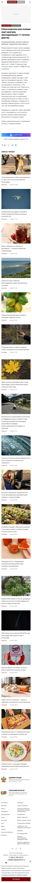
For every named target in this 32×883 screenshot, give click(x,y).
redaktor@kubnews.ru (16, 860)
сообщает (4, 66)
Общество (4, 805)
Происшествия (6, 25)
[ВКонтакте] (4, 145)
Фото (2, 823)
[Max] (15, 145)
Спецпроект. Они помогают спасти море (23, 827)
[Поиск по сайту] (30, 2)
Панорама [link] (4, 253)
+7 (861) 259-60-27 (16, 857)
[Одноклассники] (8, 145)
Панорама (20, 802)
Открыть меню (2, 2)
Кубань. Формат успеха (24, 820)
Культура (4, 820)
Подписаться (17, 135)
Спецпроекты (21, 814)
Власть (3, 808)
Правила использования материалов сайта (22, 838)
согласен (16, 879)
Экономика (4, 811)
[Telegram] (12, 145)
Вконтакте (12, 848)
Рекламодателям (22, 833)
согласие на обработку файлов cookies (14, 875)
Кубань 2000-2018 (22, 817)
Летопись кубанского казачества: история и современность (23, 810)
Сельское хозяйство (7, 832)
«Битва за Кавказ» (22, 805)
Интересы (4, 835)
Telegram (20, 848)
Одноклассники (16, 848)
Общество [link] (4, 184)
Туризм (3, 829)
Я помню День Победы (23, 823)
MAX (26, 139)
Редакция (20, 830)
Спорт (3, 817)
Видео (3, 826)
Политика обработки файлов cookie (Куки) (23, 843)
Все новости (4, 802)
